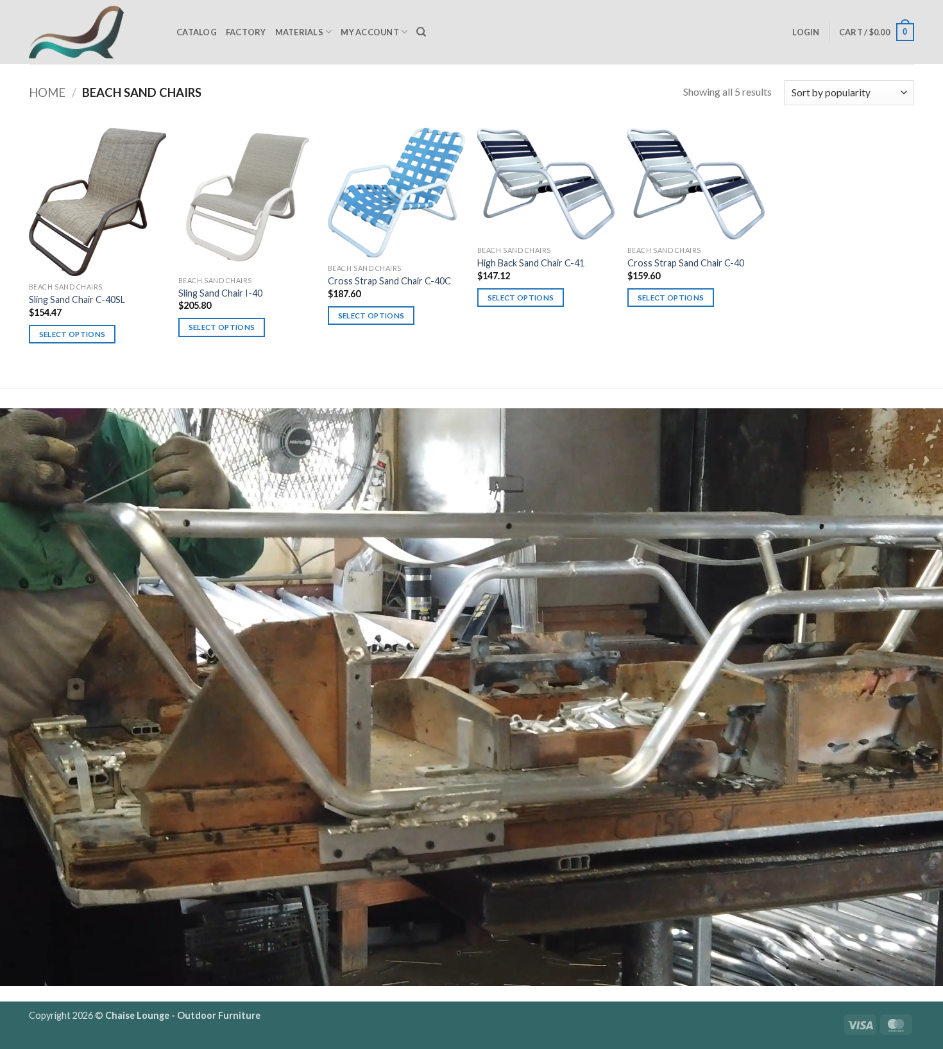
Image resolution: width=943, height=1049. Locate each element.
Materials (299, 32)
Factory (246, 32)
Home (47, 92)
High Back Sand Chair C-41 (530, 262)
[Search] (421, 32)
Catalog (196, 32)
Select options (72, 334)
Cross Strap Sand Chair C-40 (685, 262)
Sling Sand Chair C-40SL (77, 299)
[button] (805, 32)
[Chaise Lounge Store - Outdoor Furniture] (93, 32)
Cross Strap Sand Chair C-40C (389, 280)
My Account (370, 32)
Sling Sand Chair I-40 (220, 293)
